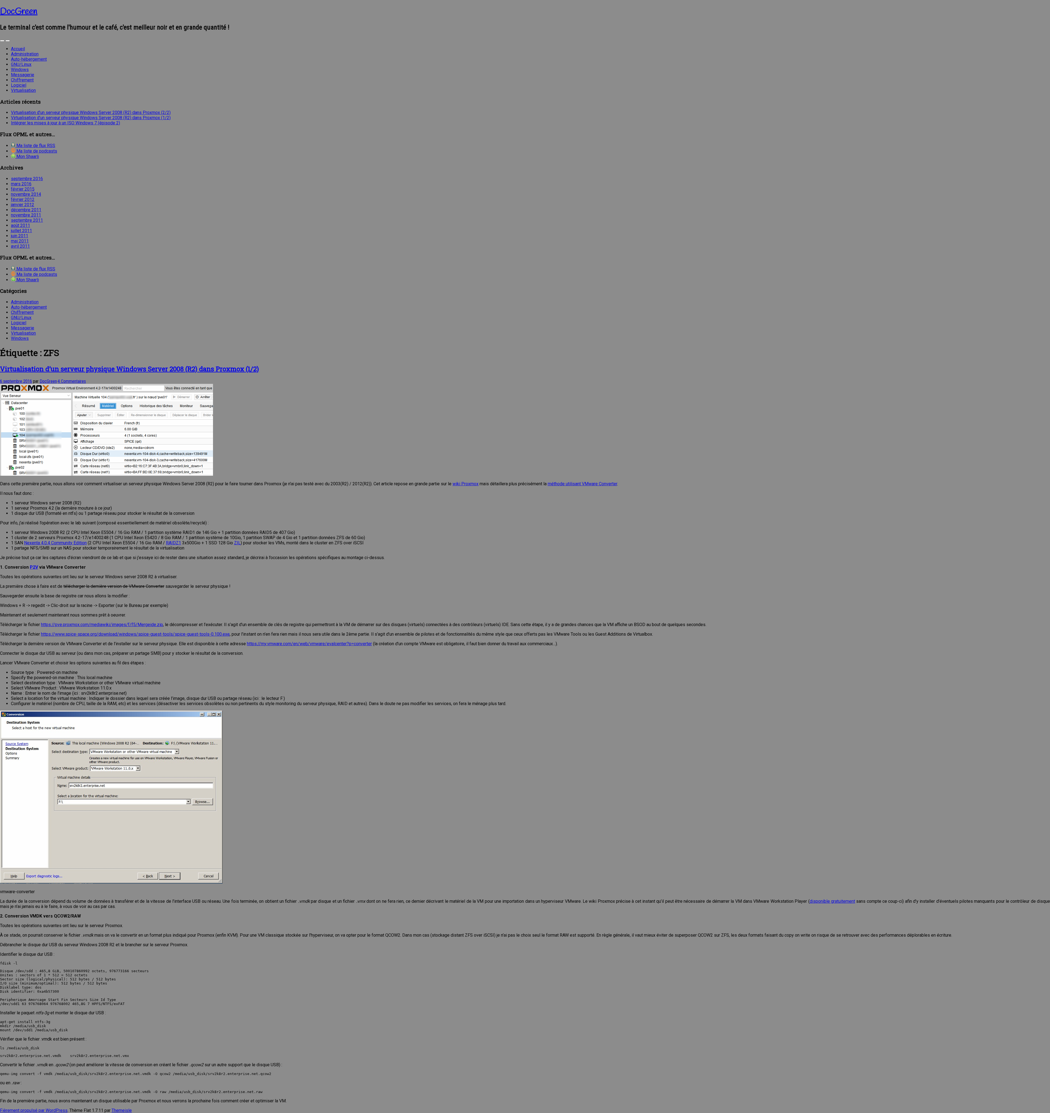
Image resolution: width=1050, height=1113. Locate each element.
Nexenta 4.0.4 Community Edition (55, 542)
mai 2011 (20, 241)
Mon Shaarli (27, 156)
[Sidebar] (2, 41)
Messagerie (22, 74)
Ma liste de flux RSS (35, 145)
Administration (25, 54)
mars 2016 (21, 183)
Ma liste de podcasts (36, 151)
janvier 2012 (22, 204)
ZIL (237, 542)
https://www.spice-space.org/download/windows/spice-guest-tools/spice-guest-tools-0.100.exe (135, 634)
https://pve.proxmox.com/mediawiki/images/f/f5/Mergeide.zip (102, 624)
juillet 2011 (21, 230)
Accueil (18, 48)
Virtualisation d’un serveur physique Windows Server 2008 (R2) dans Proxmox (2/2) (91, 112)
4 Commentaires (72, 381)
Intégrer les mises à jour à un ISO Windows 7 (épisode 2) (65, 122)
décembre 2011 (26, 209)
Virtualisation (23, 90)
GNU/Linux (21, 64)
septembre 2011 (27, 220)
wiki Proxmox (466, 483)
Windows (20, 69)
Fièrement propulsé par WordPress (34, 1110)
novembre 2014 (26, 194)
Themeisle (122, 1110)
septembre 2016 (27, 178)
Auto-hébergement (29, 59)
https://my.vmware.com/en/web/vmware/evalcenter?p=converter (309, 643)
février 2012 (22, 199)
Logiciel (18, 85)
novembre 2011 (26, 215)
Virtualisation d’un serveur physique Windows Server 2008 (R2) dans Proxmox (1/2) (91, 117)
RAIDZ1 (173, 542)
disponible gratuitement (832, 901)
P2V (34, 567)
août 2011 (20, 225)
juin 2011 (19, 235)
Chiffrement (22, 80)
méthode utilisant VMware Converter (582, 483)
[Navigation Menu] (7, 41)
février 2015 (22, 189)
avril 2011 (20, 246)
